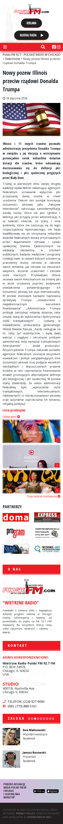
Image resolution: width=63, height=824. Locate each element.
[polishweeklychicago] (16, 533)
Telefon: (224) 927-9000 (26, 701)
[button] (29, 719)
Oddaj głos (10, 417)
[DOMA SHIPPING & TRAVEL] (16, 517)
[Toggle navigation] (5, 46)
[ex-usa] (47, 517)
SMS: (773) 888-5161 (22, 706)
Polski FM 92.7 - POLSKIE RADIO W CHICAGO (31, 9)
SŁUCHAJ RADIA (28, 35)
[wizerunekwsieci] (47, 549)
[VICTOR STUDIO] (16, 549)
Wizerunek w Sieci (39, 817)
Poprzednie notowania (42, 496)
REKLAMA (31, 23)
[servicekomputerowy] (47, 533)
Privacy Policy (25, 813)
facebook (29, 738)
